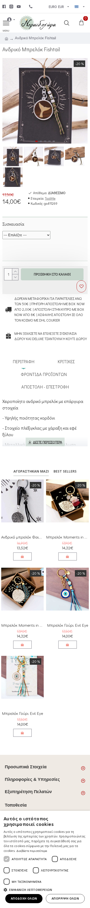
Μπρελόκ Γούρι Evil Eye (67, 625)
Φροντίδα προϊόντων (44, 374)
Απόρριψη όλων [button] (65, 898)
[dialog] (45, 859)
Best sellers (65, 471)
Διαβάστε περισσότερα (31, 851)
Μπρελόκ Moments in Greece (67, 537)
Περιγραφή (23, 361)
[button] (7, 101)
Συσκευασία (13, 224)
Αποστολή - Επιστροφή (45, 387)
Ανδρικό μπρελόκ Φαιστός (22, 537)
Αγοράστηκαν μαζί (31, 471)
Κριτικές (66, 361)
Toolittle (50, 198)
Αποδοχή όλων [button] (24, 898)
